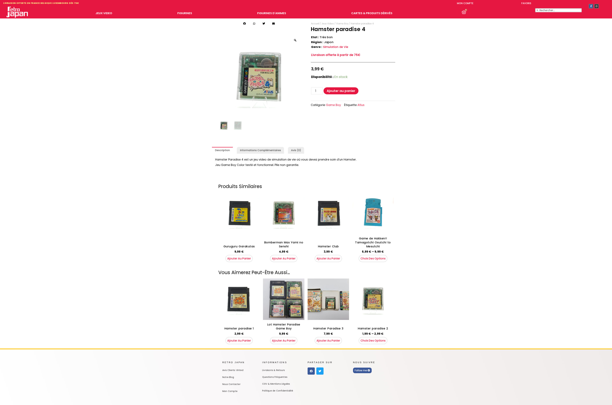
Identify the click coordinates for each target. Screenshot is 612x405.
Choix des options (373, 258)
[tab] (222, 150)
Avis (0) (296, 150)
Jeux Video (103, 13)
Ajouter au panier (341, 91)
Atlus (360, 105)
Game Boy (342, 23)
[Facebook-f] (591, 6)
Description (222, 150)
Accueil (315, 23)
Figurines (184, 13)
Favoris (526, 3)
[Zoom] (295, 40)
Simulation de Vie (335, 47)
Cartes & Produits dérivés (371, 13)
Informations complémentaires (260, 150)
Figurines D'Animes (271, 13)
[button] (244, 23)
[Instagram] (596, 6)
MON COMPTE (465, 3)
